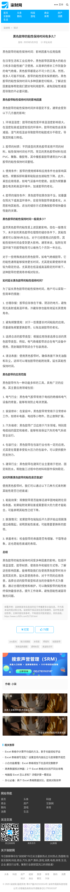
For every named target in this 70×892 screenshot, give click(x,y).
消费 (60, 16)
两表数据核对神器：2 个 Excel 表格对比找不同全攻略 (34, 768)
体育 (46, 16)
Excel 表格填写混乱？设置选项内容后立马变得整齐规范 (35, 757)
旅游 (39, 874)
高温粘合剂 (47, 647)
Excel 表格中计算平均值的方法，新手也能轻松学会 (32, 751)
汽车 (47, 878)
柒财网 (7, 28)
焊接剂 (46, 642)
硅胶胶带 (56, 642)
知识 (16, 28)
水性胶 (37, 642)
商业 (46, 13)
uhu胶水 (13, 642)
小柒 (14, 684)
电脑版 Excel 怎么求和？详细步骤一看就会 (28, 774)
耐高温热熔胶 (22, 647)
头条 (19, 13)
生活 (5, 19)
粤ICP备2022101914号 (37, 884)
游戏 (33, 16)
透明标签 (35, 647)
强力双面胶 (25, 642)
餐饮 (39, 878)
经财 (31, 874)
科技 (33, 13)
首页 (5, 13)
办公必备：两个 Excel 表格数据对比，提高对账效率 (33, 780)
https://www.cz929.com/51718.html (20, 616)
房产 (60, 13)
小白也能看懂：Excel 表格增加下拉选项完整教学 (31, 763)
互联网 (6, 16)
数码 (19, 16)
